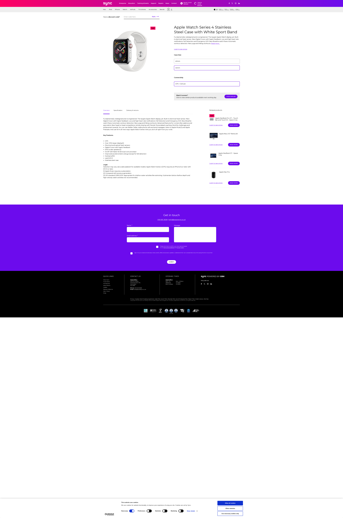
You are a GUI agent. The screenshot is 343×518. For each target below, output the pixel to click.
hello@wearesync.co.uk (177, 220)
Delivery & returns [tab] (132, 110)
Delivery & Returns (108, 289)
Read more (234, 125)
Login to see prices (180, 49)
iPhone (117, 9)
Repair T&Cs (191, 299)
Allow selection (230, 508)
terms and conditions (169, 247)
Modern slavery (199, 299)
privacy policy (180, 247)
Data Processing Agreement (147, 299)
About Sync (106, 279)
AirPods (132, 9)
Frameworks (106, 283)
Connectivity (178, 77)
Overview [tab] (106, 110)
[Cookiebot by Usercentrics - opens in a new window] (109, 514)
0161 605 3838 (162, 220)
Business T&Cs (171, 299)
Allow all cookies (230, 503)
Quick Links (108, 276)
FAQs (104, 293)
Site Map (206, 299)
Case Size (177, 55)
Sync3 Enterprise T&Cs (182, 299)
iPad (110, 9)
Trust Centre (106, 281)
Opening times (172, 276)
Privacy (132, 299)
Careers (105, 287)
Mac (104, 9)
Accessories (153, 9)
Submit (171, 262)
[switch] (149, 511)
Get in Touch (106, 291)
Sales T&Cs (157, 299)
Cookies (137, 299)
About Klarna (106, 285)
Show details (191, 511)
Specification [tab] (118, 110)
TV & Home (142, 9)
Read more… (215, 43)
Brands (162, 9)
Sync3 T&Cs (164, 299)
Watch (125, 9)
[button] (207, 61)
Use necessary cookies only (230, 513)
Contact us (135, 276)
